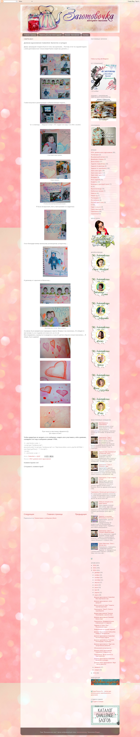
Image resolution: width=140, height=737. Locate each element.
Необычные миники (97, 191)
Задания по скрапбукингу (99, 168)
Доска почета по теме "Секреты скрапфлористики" (104, 606)
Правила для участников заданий (50, 35)
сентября (98, 580)
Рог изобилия (95, 200)
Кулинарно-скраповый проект (100, 184)
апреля (97, 592)
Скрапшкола (95, 211)
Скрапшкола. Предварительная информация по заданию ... (104, 622)
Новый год (94, 195)
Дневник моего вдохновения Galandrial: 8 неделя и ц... (103, 651)
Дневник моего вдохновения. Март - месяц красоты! (105, 663)
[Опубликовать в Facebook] (51, 456)
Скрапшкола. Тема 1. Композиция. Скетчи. (105, 438)
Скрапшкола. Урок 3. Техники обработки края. (106, 531)
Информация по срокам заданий (104, 629)
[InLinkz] (91, 558)
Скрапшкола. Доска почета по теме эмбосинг (103, 655)
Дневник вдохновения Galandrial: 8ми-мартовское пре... (104, 597)
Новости (93, 193)
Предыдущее (81, 514)
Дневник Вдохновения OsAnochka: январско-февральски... (105, 632)
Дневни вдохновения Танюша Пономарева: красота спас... (104, 614)
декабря (97, 572)
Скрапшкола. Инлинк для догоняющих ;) (103, 492)
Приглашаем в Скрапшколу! (103, 423)
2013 (94, 673)
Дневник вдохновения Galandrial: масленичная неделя (104, 636)
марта (97, 595)
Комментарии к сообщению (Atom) (45, 518)
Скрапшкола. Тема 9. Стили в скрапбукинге (103, 610)
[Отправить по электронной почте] (45, 456)
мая (96, 590)
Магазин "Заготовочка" (72, 35)
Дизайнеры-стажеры (97, 159)
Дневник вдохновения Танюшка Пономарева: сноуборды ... (104, 640)
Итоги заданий (95, 179)
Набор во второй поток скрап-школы (106, 502)
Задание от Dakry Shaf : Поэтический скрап (101, 626)
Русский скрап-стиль (97, 202)
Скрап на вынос (96, 207)
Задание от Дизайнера (98, 164)
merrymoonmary (82, 732)
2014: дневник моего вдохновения (40, 459)
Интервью (94, 177)
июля (96, 585)
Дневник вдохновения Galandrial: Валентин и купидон (104, 659)
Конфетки (94, 182)
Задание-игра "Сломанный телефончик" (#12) (107, 452)
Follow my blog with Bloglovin (100, 59)
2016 (94, 565)
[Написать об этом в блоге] (47, 456)
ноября (97, 575)
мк (91, 186)
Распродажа (95, 198)
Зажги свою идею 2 (97, 173)
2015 (94, 568)
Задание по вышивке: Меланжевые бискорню (106, 517)
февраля (98, 667)
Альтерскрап (95, 154)
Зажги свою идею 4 (97, 175)
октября (97, 577)
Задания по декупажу (97, 166)
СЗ (92, 204)
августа (97, 582)
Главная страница (30, 35)
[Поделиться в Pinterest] (53, 456)
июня (96, 587)
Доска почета (95, 161)
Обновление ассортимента (102, 648)
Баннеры (86, 35)
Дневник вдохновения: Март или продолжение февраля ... (104, 644)
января (97, 670)
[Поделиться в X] (49, 456)
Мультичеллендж (96, 188)
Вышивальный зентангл (98, 157)
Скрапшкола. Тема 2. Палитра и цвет (105, 465)
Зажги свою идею (96, 170)
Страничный (95, 213)
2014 (94, 570)
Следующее (29, 514)
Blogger (97, 732)
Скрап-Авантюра (96, 209)
